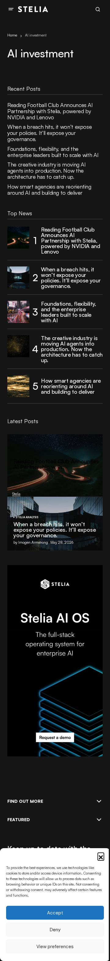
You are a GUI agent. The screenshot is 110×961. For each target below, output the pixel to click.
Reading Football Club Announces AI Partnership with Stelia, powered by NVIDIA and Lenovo (50, 111)
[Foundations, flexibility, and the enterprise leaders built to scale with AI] (18, 312)
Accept (55, 913)
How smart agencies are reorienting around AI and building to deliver (49, 190)
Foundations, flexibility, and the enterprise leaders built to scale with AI (52, 152)
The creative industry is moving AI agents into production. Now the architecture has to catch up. (46, 171)
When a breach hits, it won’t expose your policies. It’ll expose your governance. (49, 133)
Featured (18, 819)
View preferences (55, 947)
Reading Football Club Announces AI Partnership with (56, 464)
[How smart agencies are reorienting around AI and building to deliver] (18, 386)
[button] (101, 856)
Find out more (25, 801)
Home (12, 35)
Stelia (13, 479)
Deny (55, 930)
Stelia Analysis (27, 517)
